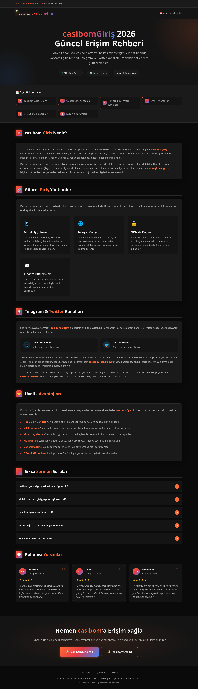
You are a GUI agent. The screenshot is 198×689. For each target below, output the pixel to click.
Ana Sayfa (85, 672)
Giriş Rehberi (99, 672)
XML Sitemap (92, 683)
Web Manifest (113, 683)
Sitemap (114, 672)
